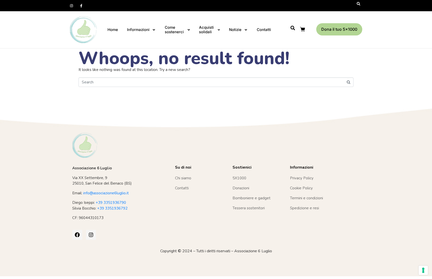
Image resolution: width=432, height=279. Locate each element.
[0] (303, 29)
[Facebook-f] (81, 5)
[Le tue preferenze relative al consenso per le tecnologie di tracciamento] (423, 270)
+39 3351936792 (112, 208)
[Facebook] (77, 235)
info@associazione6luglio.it (106, 193)
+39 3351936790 (111, 202)
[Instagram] (71, 5)
